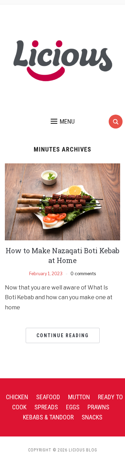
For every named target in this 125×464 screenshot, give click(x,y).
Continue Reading (62, 335)
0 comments (83, 273)
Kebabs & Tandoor (48, 417)
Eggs (73, 407)
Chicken (17, 397)
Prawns (98, 407)
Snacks (92, 417)
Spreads (46, 407)
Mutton (79, 397)
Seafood (48, 397)
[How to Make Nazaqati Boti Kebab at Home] (62, 201)
